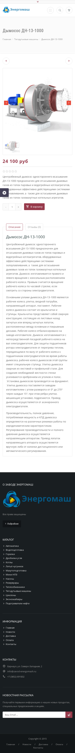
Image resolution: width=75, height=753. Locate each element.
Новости (10, 631)
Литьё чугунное (14, 566)
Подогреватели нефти (17, 603)
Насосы (10, 578)
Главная (7, 39)
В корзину (37, 206)
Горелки (10, 554)
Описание (14, 227)
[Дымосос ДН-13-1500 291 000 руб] (70, 61)
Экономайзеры (14, 599)
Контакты (11, 644)
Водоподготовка (15, 549)
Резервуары (12, 582)
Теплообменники (15, 587)
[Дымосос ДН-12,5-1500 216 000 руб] (5, 61)
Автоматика (12, 545)
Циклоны (11, 595)
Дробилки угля (14, 558)
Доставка (11, 635)
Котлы (9, 562)
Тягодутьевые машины (26, 39)
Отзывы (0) (34, 227)
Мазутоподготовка (16, 570)
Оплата (10, 640)
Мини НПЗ (11, 574)
